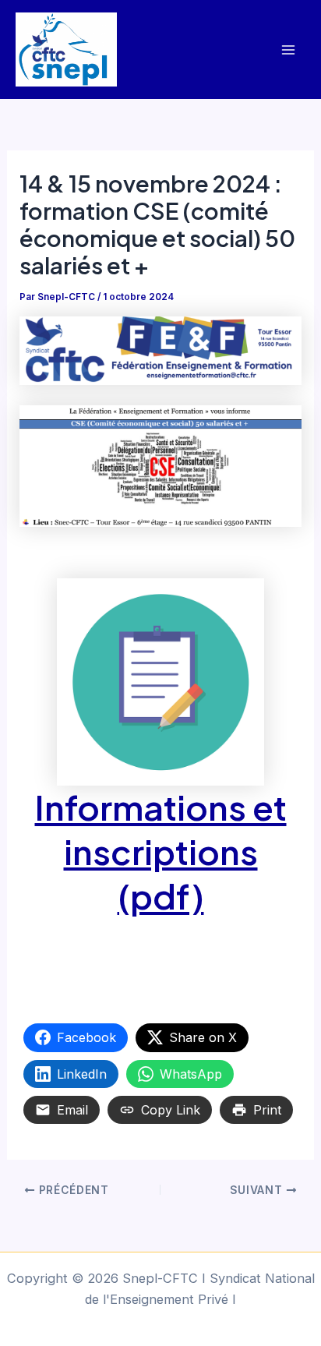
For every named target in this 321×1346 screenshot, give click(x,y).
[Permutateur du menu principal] (287, 49)
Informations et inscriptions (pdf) (161, 851)
